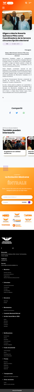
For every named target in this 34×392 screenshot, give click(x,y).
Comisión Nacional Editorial (12, 313)
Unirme (24, 202)
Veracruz (10, 3)
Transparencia (8, 373)
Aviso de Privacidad (17, 390)
